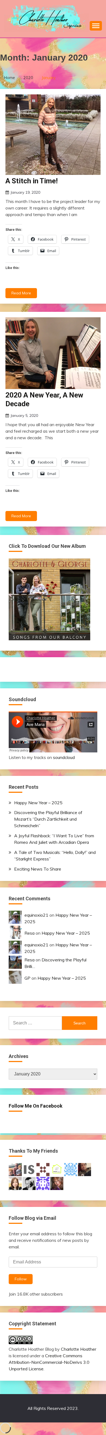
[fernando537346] (42, 1183)
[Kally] (15, 1183)
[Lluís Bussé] (29, 1183)
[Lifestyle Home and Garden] (56, 1169)
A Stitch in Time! (31, 181)
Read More (21, 293)
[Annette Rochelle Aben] (56, 1183)
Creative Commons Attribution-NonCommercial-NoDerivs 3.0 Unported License (49, 1362)
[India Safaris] (29, 1169)
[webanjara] (42, 1169)
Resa (29, 933)
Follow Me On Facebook (36, 1106)
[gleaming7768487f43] (70, 1169)
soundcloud (64, 757)
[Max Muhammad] (84, 1169)
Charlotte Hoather (78, 1349)
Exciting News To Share (37, 869)
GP (27, 978)
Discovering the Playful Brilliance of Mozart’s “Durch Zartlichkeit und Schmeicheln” (48, 819)
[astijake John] (15, 1169)
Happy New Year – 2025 (38, 802)
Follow (21, 1278)
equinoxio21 (36, 915)
